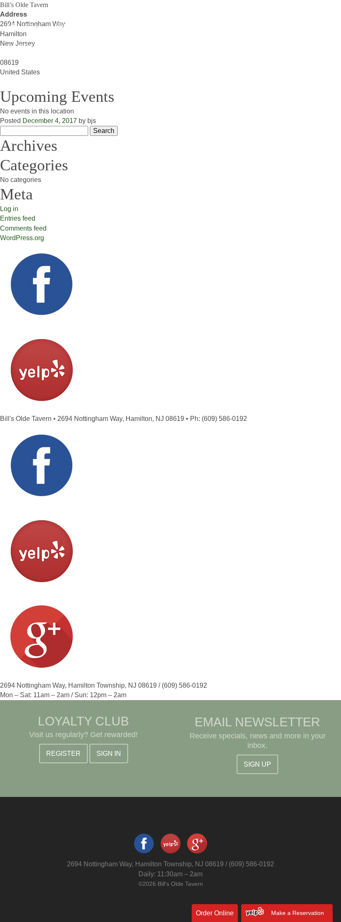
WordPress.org (22, 237)
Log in (9, 208)
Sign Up (257, 764)
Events (113, 26)
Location (267, 26)
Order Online (215, 913)
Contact (80, 46)
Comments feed (23, 228)
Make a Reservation (297, 913)
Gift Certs (27, 46)
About (66, 26)
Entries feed (17, 218)
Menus (20, 26)
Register (63, 753)
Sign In (108, 753)
